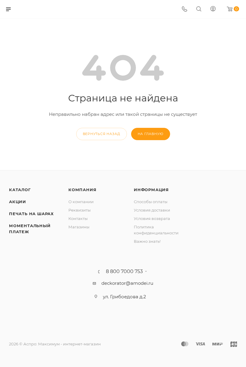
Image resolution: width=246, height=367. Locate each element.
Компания (82, 189)
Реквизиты (79, 210)
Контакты (78, 218)
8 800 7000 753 (124, 271)
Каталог (20, 189)
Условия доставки (152, 210)
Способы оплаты (150, 201)
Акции (17, 201)
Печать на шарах (31, 213)
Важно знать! (147, 241)
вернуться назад (101, 134)
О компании (81, 201)
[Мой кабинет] (213, 9)
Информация (151, 189)
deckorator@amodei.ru (127, 283)
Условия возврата (152, 218)
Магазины (78, 226)
